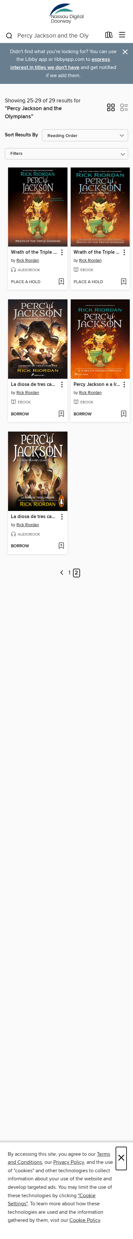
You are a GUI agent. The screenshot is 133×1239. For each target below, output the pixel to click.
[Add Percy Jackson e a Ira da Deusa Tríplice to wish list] (123, 414)
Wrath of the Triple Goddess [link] (34, 252)
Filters (16, 153)
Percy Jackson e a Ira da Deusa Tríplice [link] (97, 385)
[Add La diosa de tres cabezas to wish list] (61, 414)
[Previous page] (62, 573)
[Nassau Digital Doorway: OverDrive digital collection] (66, 13)
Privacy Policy (68, 1162)
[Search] (9, 35)
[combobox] (53, 35)
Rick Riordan (27, 260)
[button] (111, 109)
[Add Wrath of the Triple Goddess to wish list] (61, 282)
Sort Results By (21, 135)
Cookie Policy (84, 1220)
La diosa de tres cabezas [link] (34, 385)
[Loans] (109, 36)
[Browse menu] (122, 35)
